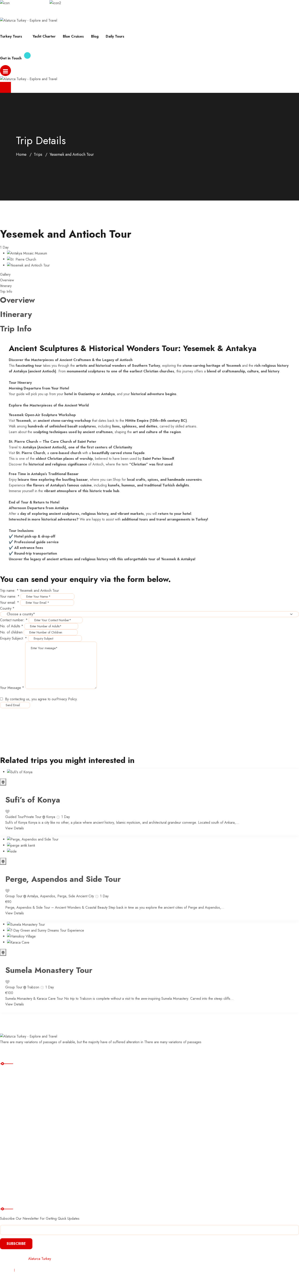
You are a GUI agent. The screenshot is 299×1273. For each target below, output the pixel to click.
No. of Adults (11, 626)
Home (21, 154)
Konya (50, 816)
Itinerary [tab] (6, 285)
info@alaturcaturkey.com (28, 2)
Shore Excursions (17, 1118)
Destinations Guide (19, 1144)
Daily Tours (115, 36)
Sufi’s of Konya (32, 799)
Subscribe (16, 1243)
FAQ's (8, 1178)
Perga (61, 896)
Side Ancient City (81, 896)
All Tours (10, 1082)
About (79, 14)
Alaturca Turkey (39, 1258)
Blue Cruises (73, 36)
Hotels (8, 1153)
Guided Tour (14, 816)
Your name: (9, 596)
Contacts (10, 1187)
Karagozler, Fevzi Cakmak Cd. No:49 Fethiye (95, 2)
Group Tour (13, 896)
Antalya (32, 896)
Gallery (5, 274)
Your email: (9, 602)
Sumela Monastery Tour (48, 970)
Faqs (42, 14)
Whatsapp (23, 14)
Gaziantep (86, 393)
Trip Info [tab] (6, 291)
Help (3, 14)
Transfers (10, 1126)
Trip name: (9, 590)
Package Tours (15, 1091)
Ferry (7, 1135)
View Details (14, 828)
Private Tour (32, 816)
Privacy (5, 1270)
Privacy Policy (66, 699)
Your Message (12, 687)
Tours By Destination (20, 1100)
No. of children (11, 632)
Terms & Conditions (31, 1270)
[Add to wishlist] (7, 811)
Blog (94, 36)
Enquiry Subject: (13, 638)
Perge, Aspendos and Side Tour (63, 879)
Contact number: (14, 620)
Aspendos (47, 896)
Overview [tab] (7, 280)
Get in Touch (10, 58)
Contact (60, 14)
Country (7, 608)
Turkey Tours (11, 36)
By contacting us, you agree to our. (41, 699)
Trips (38, 154)
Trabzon (33, 987)
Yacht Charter (44, 36)
